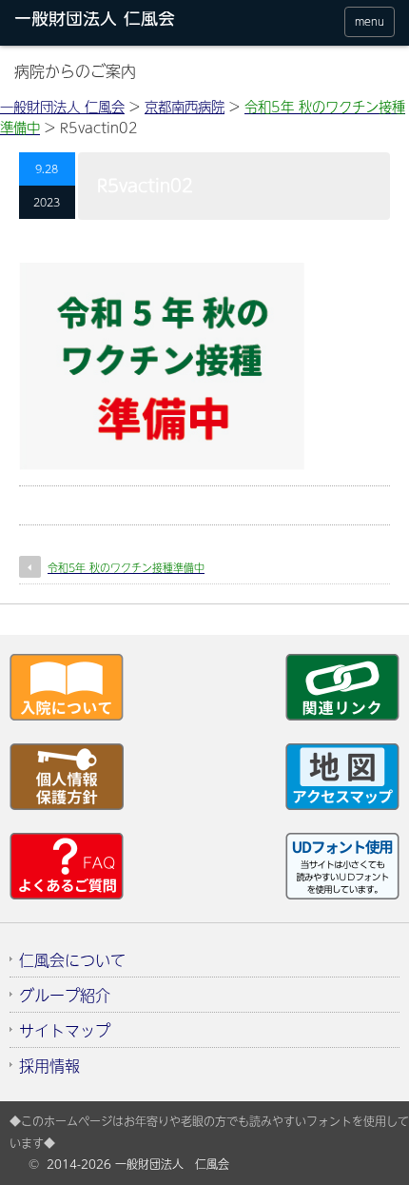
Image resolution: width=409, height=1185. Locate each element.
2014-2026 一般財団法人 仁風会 (138, 1164)
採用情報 (49, 1065)
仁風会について (72, 959)
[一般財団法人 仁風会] (116, 21)
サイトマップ (64, 1029)
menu (369, 21)
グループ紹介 (64, 994)
